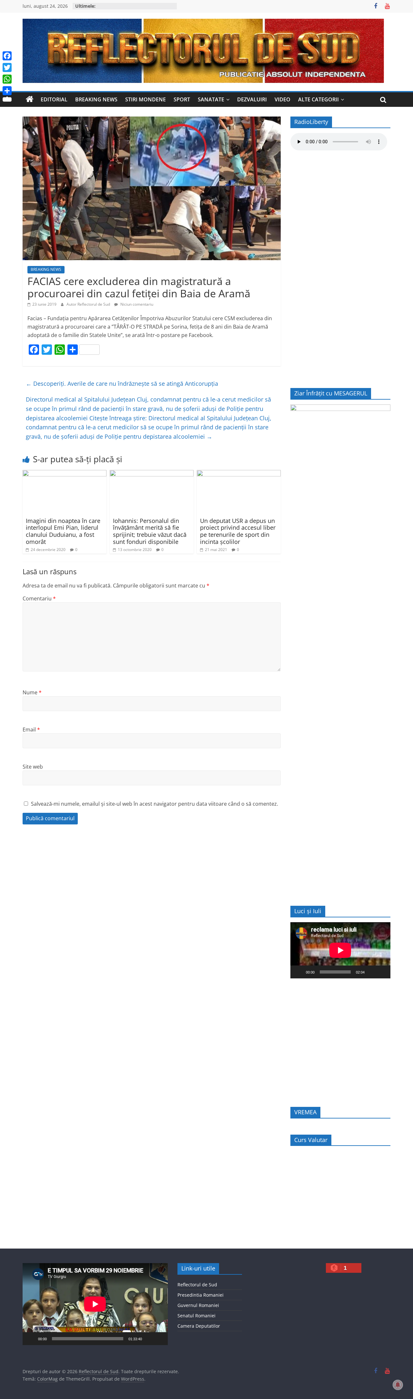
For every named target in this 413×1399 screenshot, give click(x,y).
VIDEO (282, 99)
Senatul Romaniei (196, 1315)
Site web (33, 766)
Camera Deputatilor (198, 1326)
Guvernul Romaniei (198, 1305)
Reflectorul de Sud (197, 1285)
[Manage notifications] (398, 1385)
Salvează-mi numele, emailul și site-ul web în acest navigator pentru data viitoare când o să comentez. (154, 803)
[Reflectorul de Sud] (30, 99)
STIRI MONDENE (145, 99)
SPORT (182, 99)
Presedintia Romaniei (200, 1295)
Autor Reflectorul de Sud (88, 304)
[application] (340, 950)
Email (31, 729)
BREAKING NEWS (96, 99)
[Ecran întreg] (382, 972)
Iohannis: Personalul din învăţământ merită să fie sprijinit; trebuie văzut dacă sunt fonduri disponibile (149, 531)
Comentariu (39, 598)
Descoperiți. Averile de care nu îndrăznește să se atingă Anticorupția (122, 383)
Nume (32, 692)
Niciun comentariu (136, 304)
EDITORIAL (54, 99)
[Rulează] (299, 972)
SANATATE (211, 99)
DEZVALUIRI (252, 99)
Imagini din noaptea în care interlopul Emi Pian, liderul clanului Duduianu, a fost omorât (63, 531)
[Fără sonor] (371, 972)
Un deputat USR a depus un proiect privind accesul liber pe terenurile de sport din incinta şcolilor (238, 531)
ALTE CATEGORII (318, 99)
